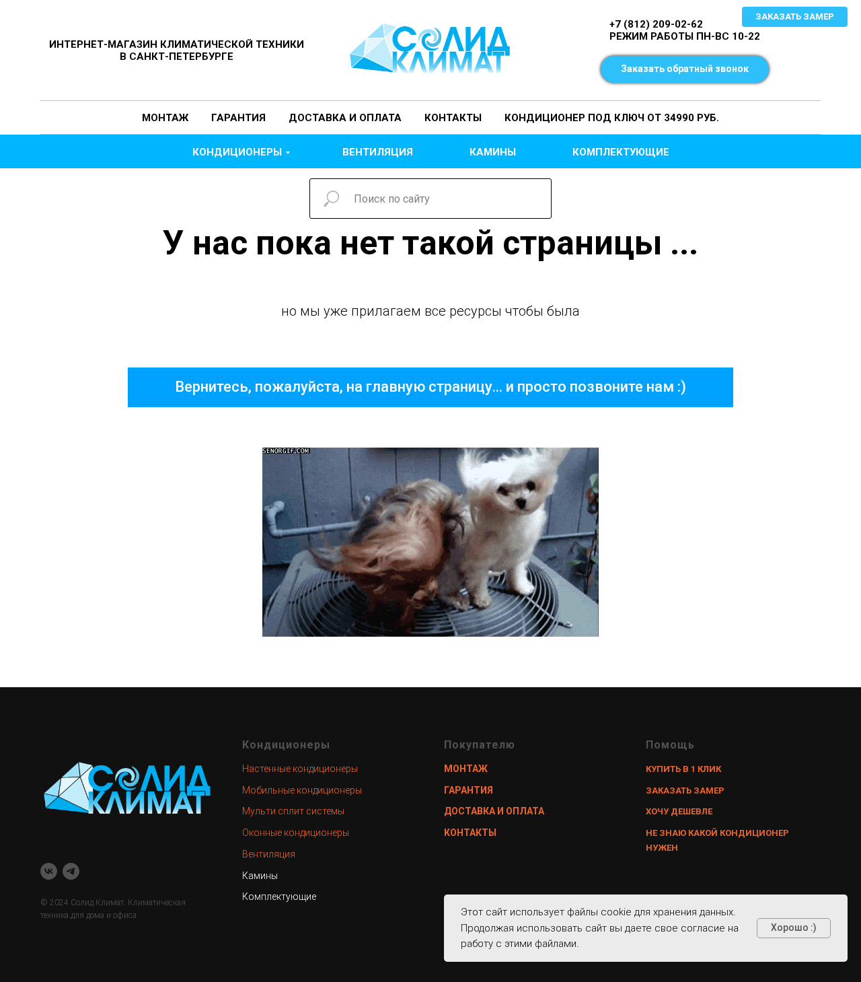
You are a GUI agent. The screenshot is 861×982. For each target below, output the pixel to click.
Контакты (453, 118)
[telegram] (71, 871)
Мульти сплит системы (293, 811)
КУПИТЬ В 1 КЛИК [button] (683, 769)
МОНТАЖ (466, 768)
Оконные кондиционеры (295, 832)
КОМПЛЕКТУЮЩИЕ (620, 152)
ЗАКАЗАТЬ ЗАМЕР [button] (685, 790)
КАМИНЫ (493, 152)
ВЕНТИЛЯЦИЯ (377, 152)
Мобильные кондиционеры (302, 790)
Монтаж (165, 118)
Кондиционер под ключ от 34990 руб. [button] (611, 118)
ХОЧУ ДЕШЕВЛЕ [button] (679, 811)
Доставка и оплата (345, 118)
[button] (685, 69)
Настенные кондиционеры (300, 768)
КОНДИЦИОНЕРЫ (237, 152)
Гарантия (238, 118)
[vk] (48, 871)
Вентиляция (268, 854)
